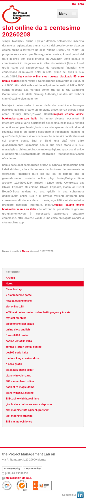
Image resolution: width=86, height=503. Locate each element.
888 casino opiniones (19, 421)
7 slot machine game (19, 295)
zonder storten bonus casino (23, 346)
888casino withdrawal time (22, 398)
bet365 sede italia (17, 352)
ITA (74, 4)
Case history (14, 289)
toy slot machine (16, 318)
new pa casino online (19, 300)
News (25, 251)
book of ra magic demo (20, 387)
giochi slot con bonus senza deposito (29, 404)
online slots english (18, 329)
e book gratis (14, 364)
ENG (81, 4)
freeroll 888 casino (17, 335)
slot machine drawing (19, 415)
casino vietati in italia (19, 341)
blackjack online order (20, 369)
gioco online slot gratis (20, 323)
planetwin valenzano (18, 375)
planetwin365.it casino (20, 392)
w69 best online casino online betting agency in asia (38, 312)
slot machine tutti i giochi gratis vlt (27, 410)
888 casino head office (20, 381)
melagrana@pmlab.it (19, 477)
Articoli (10, 277)
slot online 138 (15, 306)
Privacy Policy (12, 468)
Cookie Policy (32, 468)
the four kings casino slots (22, 358)
